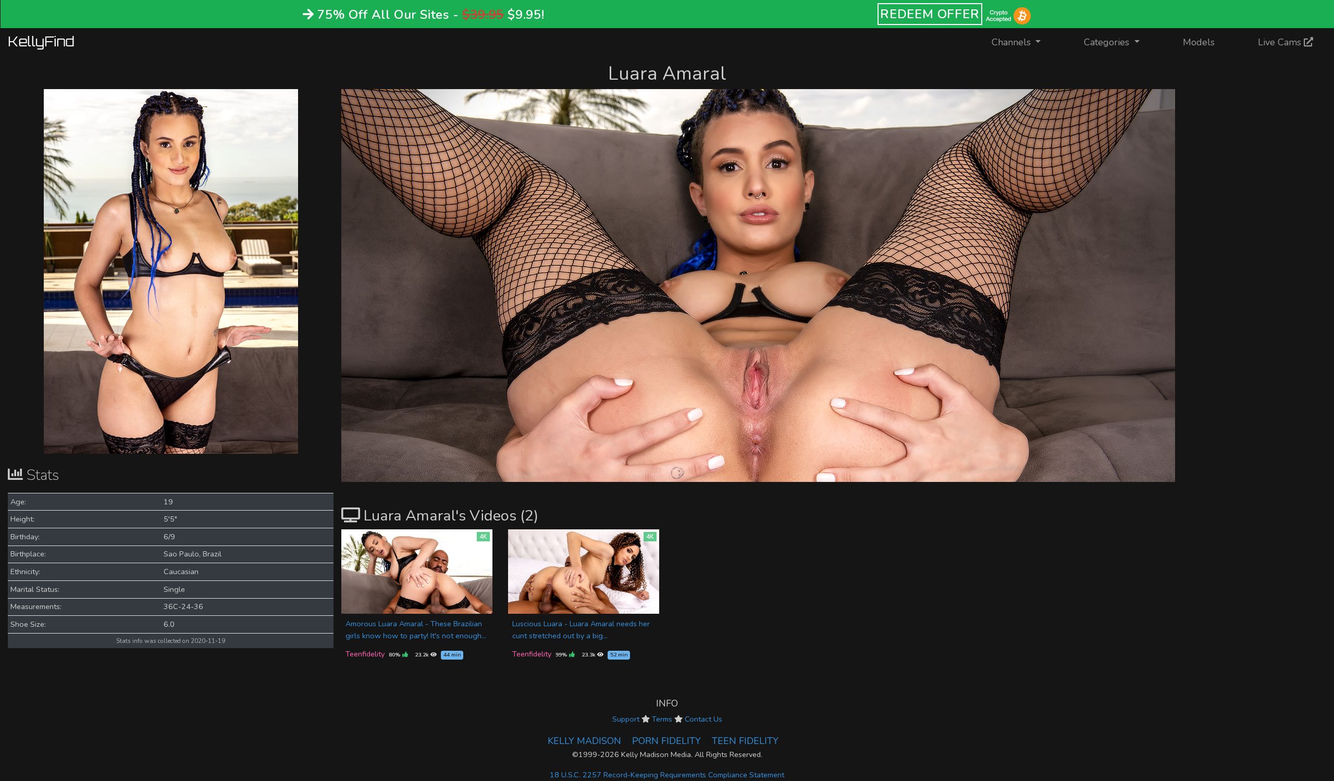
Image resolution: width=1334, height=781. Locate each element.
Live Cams (1281, 42)
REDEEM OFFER (930, 14)
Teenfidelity (365, 654)
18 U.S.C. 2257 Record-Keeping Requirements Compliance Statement (667, 775)
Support (625, 719)
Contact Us (703, 719)
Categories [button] (1108, 42)
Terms (662, 719)
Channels (1023, 41)
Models (1199, 42)
